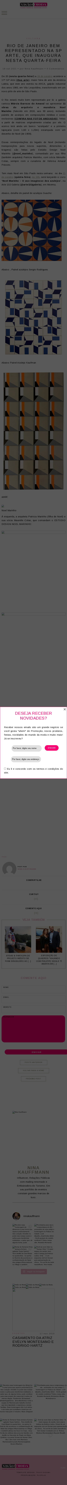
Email (7, 759)
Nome (8, 748)
